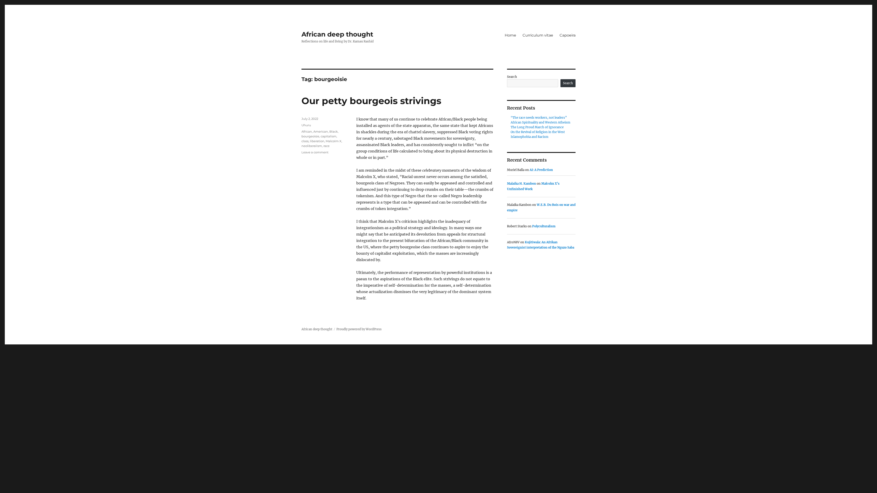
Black (333, 131)
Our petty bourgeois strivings (371, 100)
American (320, 131)
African (306, 131)
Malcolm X (333, 141)
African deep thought (337, 34)
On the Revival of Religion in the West (538, 132)
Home (510, 35)
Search (512, 77)
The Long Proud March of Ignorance (537, 127)
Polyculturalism (543, 226)
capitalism (328, 136)
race (326, 146)
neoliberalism (311, 146)
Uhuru (306, 125)
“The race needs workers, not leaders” (539, 118)
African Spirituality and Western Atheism (540, 122)
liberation (317, 141)
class (305, 141)
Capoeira (568, 35)
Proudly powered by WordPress (359, 329)
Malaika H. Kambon (521, 184)
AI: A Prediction (541, 170)
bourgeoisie (310, 136)
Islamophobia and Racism (529, 137)
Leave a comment (314, 152)
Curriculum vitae (538, 35)
